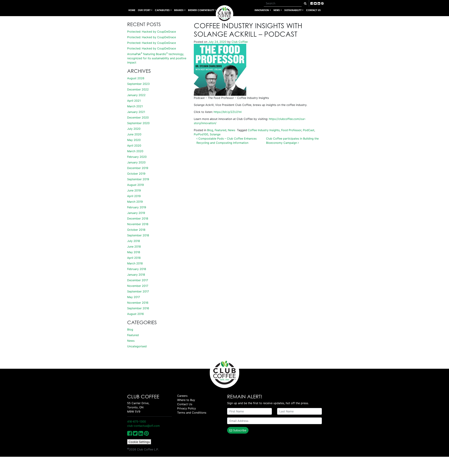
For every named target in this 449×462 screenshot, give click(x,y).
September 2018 (138, 235)
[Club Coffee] (224, 14)
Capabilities (162, 10)
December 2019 (137, 168)
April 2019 (134, 196)
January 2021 (136, 112)
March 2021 (135, 106)
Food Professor (291, 130)
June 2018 (134, 246)
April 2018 (134, 257)
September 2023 (138, 84)
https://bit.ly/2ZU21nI (228, 112)
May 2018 (133, 252)
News (276, 10)
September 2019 (138, 179)
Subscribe (239, 430)
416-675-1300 (136, 421)
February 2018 (136, 269)
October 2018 (136, 229)
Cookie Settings (139, 442)
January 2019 (136, 213)
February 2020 (137, 157)
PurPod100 (201, 134)
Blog (130, 329)
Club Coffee (239, 41)
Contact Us (313, 10)
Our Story (144, 10)
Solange (215, 134)
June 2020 (134, 134)
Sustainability (292, 10)
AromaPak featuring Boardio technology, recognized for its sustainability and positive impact (156, 58)
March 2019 (135, 201)
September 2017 (138, 291)
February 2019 (136, 207)
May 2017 (133, 297)
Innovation (261, 10)
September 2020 (138, 123)
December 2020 (138, 117)
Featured (133, 335)
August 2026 (135, 78)
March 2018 (135, 263)
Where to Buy (186, 400)
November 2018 (137, 224)
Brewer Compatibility (201, 10)
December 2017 (137, 280)
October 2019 (136, 173)
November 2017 (137, 286)
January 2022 (136, 95)
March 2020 (135, 151)
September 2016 (138, 308)
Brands (178, 10)
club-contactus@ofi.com (143, 425)
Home (131, 10)
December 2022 (138, 89)
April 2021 (134, 100)
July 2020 (133, 128)
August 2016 (135, 314)
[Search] (305, 3)
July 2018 (133, 241)
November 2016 (137, 302)
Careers (182, 395)
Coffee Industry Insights (264, 130)
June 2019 (134, 190)
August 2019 (135, 185)
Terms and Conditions (191, 412)
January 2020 (136, 162)
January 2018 (136, 274)
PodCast (308, 130)
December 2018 (137, 218)
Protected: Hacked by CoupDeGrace (151, 31)
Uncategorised (137, 346)
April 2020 (134, 145)
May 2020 (134, 140)
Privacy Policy (186, 408)
